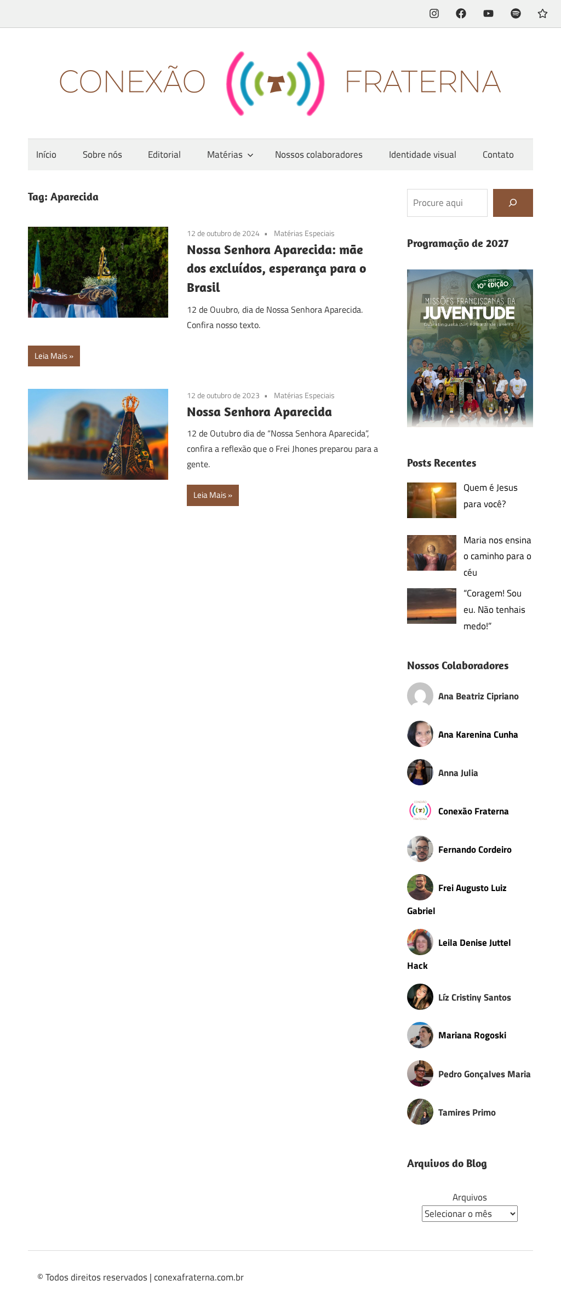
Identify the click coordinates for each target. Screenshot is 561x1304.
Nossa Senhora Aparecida (259, 411)
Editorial (164, 154)
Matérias (225, 154)
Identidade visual (422, 154)
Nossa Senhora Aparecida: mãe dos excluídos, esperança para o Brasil (276, 268)
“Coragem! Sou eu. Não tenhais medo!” (494, 609)
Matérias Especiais (304, 233)
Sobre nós (102, 154)
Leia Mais (51, 355)
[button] (470, 348)
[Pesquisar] (513, 203)
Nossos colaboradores (319, 154)
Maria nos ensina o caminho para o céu (497, 556)
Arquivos (470, 1197)
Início (46, 154)
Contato (498, 154)
